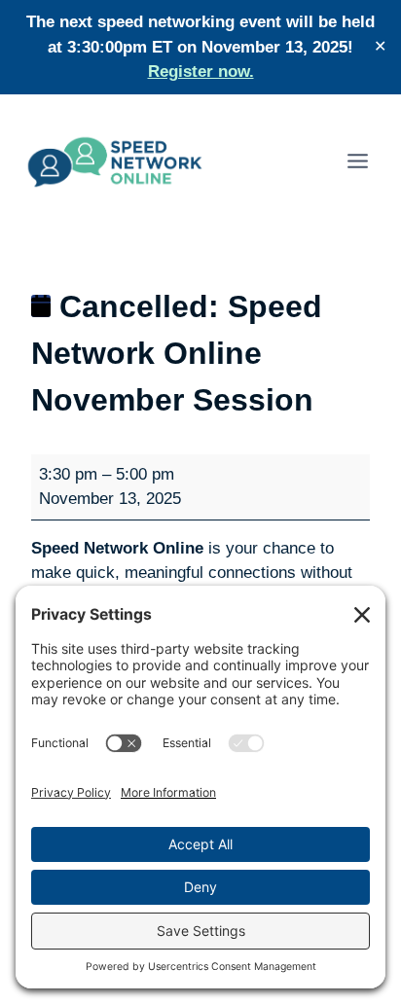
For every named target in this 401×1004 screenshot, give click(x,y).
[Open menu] (357, 160)
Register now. (201, 71)
